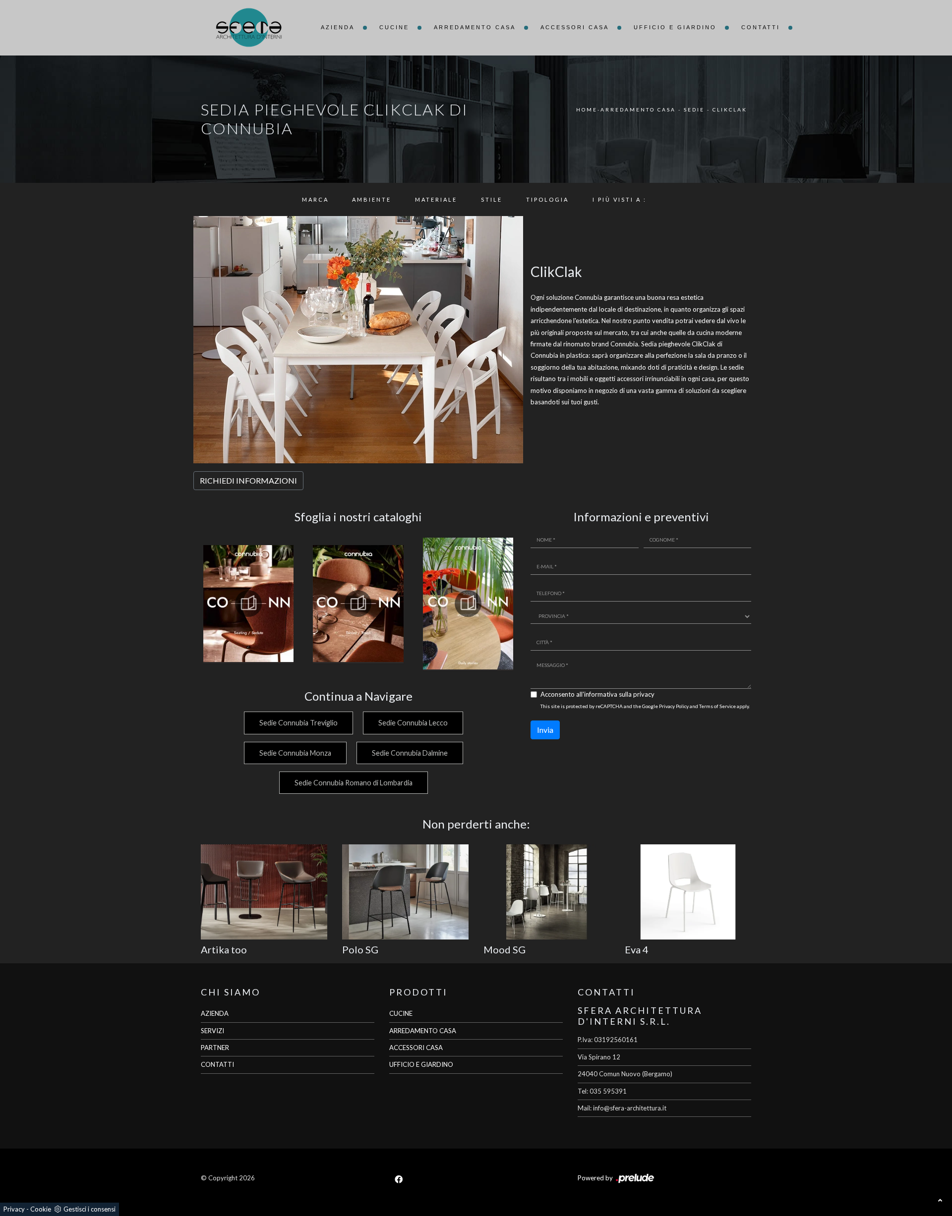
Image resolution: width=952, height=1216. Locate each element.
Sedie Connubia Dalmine (410, 753)
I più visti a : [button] (620, 199)
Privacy (14, 1209)
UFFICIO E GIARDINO (421, 1064)
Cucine (394, 27)
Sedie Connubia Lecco (413, 723)
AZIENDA (215, 1013)
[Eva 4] (688, 891)
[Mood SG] (546, 891)
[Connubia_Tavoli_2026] (358, 603)
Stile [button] (491, 199)
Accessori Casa (574, 27)
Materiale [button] (436, 199)
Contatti (760, 27)
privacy (643, 694)
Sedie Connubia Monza (295, 753)
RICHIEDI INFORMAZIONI (248, 480)
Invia (545, 729)
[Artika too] (264, 891)
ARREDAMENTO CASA (422, 1031)
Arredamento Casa (475, 27)
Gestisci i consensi (89, 1209)
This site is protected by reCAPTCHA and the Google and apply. (645, 706)
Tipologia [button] (547, 199)
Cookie (40, 1209)
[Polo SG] (405, 891)
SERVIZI (212, 1031)
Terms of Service (717, 706)
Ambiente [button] (371, 199)
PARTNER (215, 1047)
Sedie (694, 109)
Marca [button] (315, 199)
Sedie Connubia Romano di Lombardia (354, 782)
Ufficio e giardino (675, 27)
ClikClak (730, 109)
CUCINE (401, 1013)
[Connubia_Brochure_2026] (468, 603)
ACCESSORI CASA (416, 1047)
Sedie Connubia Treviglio (298, 723)
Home (586, 109)
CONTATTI (217, 1064)
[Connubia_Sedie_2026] (248, 603)
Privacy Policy (674, 706)
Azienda (338, 27)
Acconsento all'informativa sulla (597, 694)
